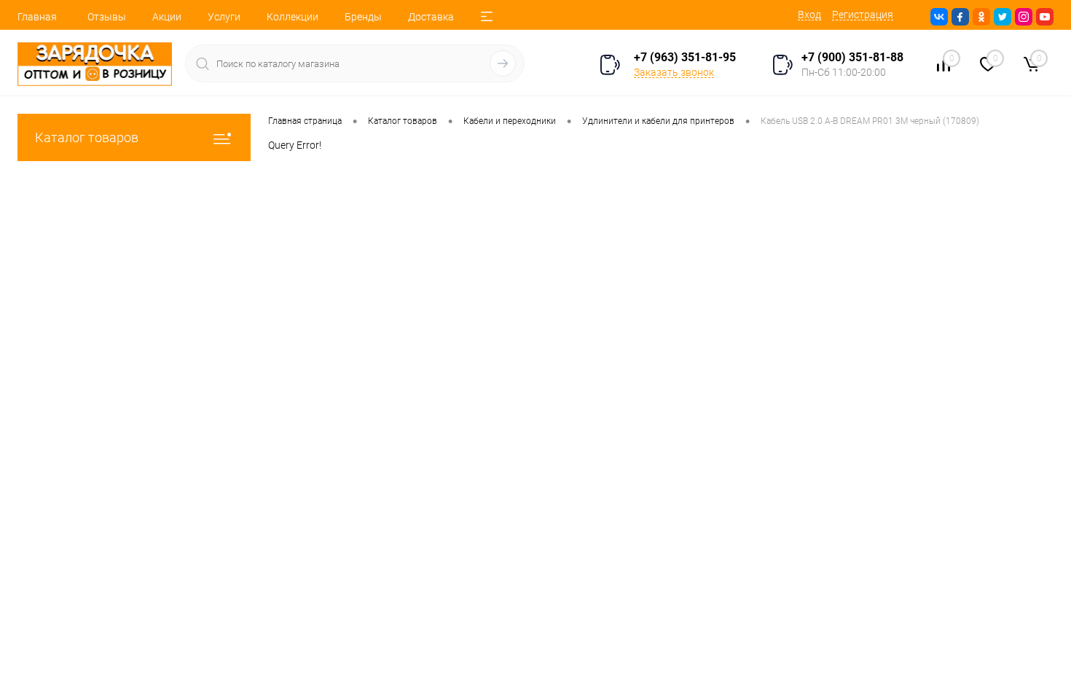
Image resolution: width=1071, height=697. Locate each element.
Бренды (363, 17)
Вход (809, 14)
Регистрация (862, 14)
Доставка (431, 17)
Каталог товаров (86, 137)
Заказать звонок (674, 72)
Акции (166, 17)
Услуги (224, 17)
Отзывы (106, 17)
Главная (37, 17)
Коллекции (292, 17)
